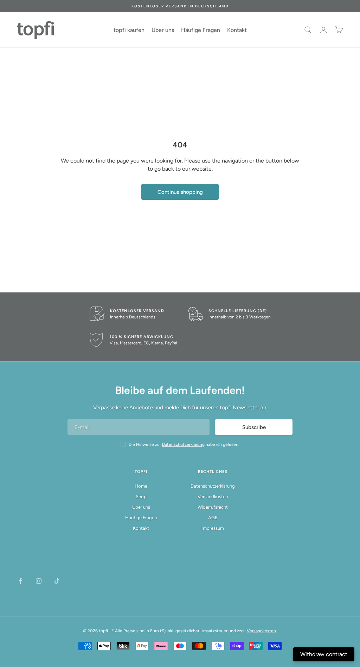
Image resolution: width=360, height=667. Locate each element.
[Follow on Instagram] (38, 581)
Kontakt (237, 30)
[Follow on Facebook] (20, 581)
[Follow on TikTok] (56, 581)
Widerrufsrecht (213, 507)
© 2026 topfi (95, 630)
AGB (213, 517)
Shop (141, 496)
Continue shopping (180, 192)
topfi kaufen (129, 30)
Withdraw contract (323, 654)
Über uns (163, 30)
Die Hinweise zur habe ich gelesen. (184, 444)
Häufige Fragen (200, 30)
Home (141, 486)
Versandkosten (213, 496)
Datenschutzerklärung (213, 486)
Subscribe (254, 427)
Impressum (212, 528)
